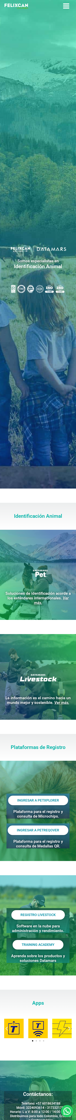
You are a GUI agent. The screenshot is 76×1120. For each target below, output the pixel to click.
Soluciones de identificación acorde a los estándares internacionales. (38, 598)
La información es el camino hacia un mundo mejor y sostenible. (38, 700)
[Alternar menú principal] (66, 6)
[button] (6, 1028)
